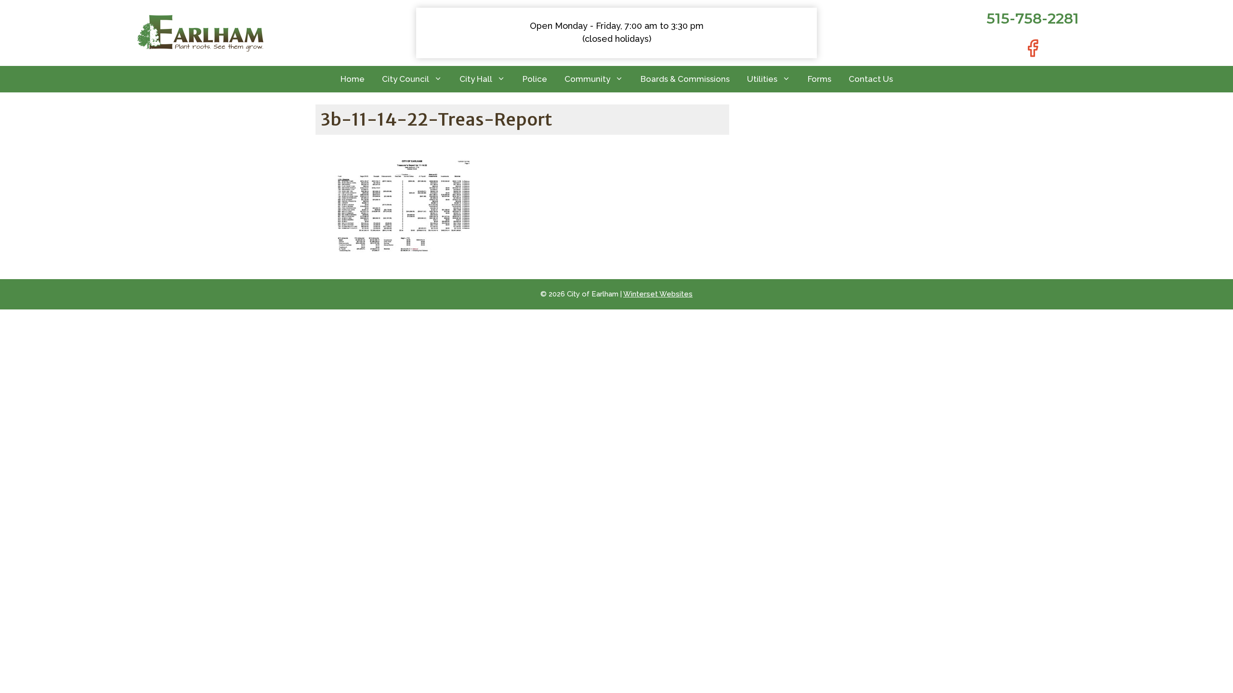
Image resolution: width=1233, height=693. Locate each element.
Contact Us (871, 79)
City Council (405, 79)
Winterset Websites (658, 294)
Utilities (762, 79)
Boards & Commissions (685, 79)
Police (535, 79)
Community (587, 79)
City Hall (475, 79)
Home (353, 79)
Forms (819, 79)
